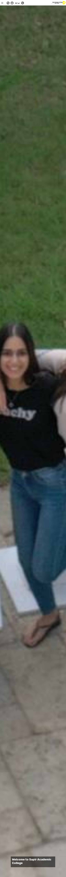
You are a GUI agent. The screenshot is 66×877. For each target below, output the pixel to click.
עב (16, 3)
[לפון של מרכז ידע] (22, 3)
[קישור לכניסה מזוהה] (12, 3)
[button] (2, 2)
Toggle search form (8, 3)
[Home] (58, 3)
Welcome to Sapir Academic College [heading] (31, 861)
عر (19, 3)
